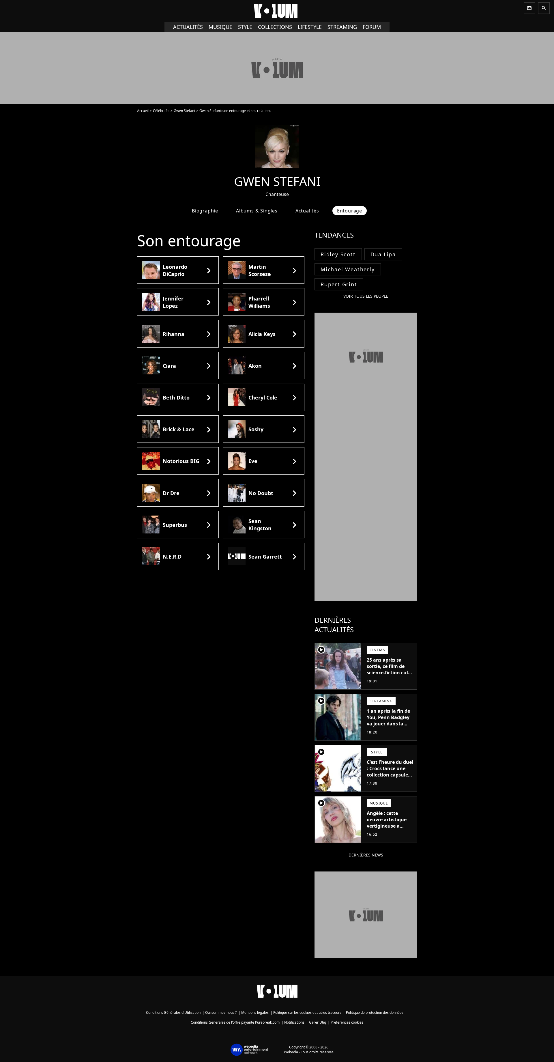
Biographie (205, 211)
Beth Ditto (176, 397)
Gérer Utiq (317, 1022)
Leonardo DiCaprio (175, 270)
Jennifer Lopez (173, 302)
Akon (255, 365)
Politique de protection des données (374, 1012)
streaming (342, 26)
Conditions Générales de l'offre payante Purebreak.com (235, 1022)
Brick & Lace (178, 429)
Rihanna (173, 334)
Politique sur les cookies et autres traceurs (307, 1012)
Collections (275, 26)
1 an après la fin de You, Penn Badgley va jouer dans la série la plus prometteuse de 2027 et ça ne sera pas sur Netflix (388, 730)
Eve (252, 461)
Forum (372, 26)
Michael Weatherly (348, 269)
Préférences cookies (347, 1022)
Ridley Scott (338, 254)
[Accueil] (277, 11)
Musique (220, 26)
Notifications (294, 1022)
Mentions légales (255, 1012)
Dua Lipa (383, 254)
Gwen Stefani (184, 110)
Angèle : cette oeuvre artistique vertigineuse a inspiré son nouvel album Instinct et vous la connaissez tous (388, 832)
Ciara (169, 365)
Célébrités (161, 110)
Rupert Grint (339, 284)
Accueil (143, 110)
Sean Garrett (265, 556)
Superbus (175, 524)
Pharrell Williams (259, 302)
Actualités (188, 26)
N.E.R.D (172, 556)
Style (245, 26)
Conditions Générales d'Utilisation (173, 1012)
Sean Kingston (260, 525)
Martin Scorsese (259, 270)
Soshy (255, 429)
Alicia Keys (262, 334)
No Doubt (260, 493)
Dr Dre (171, 493)
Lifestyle (310, 26)
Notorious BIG (181, 461)
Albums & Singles (257, 211)
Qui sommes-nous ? (221, 1012)
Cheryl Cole (262, 397)
